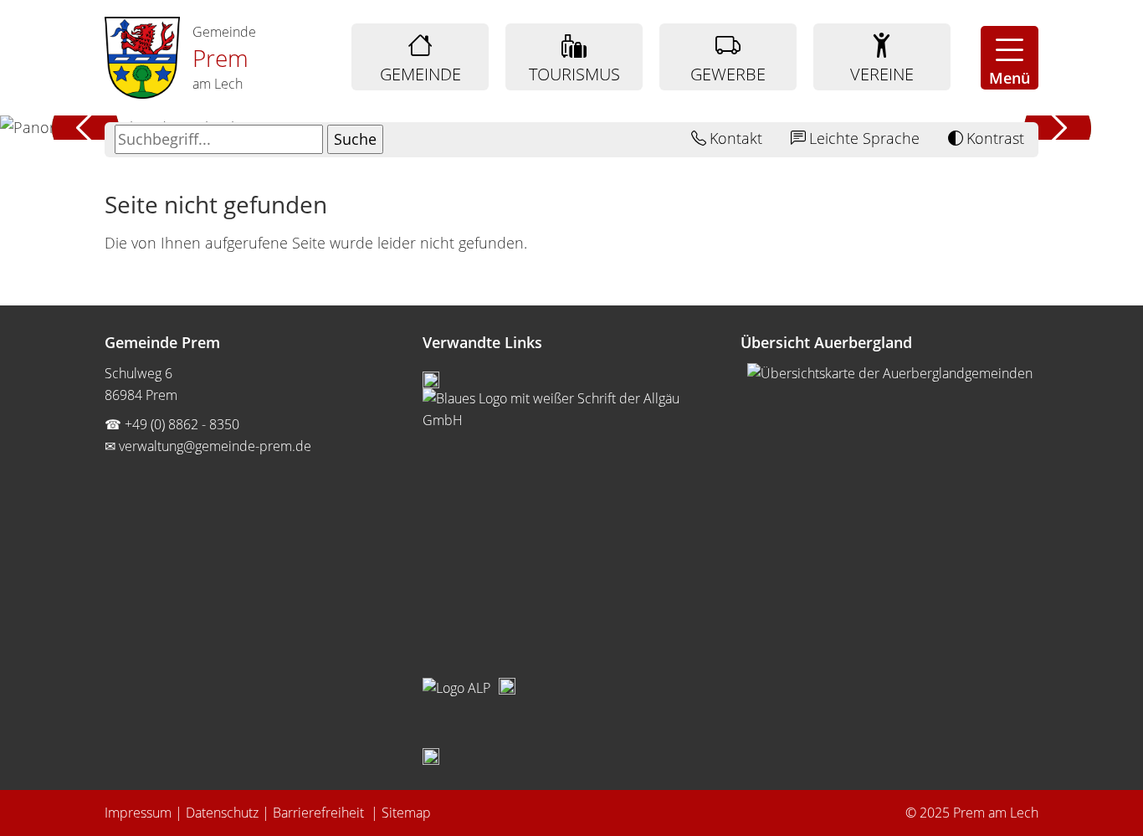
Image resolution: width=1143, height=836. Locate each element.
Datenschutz (222, 812)
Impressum (138, 812)
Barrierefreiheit (320, 812)
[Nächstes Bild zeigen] (1057, 127)
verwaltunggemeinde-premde (215, 446)
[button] (1009, 58)
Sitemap (406, 812)
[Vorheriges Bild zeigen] (86, 127)
